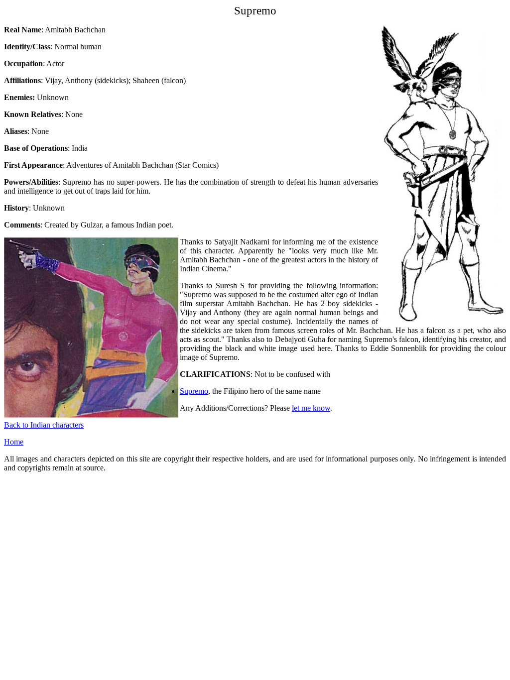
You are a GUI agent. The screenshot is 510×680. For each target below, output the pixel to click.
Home (13, 442)
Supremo (194, 391)
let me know (311, 408)
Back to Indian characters (44, 425)
